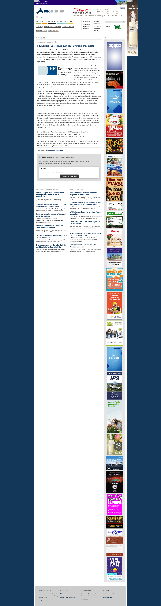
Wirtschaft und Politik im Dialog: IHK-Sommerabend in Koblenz (50, 226)
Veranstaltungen (49, 26)
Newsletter (86, 28)
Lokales (39, 26)
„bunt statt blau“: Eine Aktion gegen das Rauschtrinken (85, 223)
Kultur (66, 21)
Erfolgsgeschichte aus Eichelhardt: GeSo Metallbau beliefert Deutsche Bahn (51, 246)
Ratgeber (58, 26)
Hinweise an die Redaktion (53, 151)
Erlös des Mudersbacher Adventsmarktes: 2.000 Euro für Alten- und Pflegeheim (85, 203)
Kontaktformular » (108, 597)
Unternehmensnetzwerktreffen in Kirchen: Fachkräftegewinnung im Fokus (51, 205)
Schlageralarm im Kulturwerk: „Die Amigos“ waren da (83, 246)
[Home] (37, 17)
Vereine (59, 21)
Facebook (87, 21)
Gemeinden (65, 26)
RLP (71, 21)
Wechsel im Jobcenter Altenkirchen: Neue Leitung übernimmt (51, 236)
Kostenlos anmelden (69, 176)
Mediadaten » (85, 599)
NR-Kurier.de (86, 26)
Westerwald (41, 30)
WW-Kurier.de (86, 24)
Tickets (108, 26)
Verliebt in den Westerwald (67, 597)
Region (38, 21)
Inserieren (96, 21)
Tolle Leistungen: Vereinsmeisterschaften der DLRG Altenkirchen (85, 234)
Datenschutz (97, 26)
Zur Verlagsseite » (44, 601)
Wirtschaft (52, 21)
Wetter (71, 26)
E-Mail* (43, 169)
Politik (44, 21)
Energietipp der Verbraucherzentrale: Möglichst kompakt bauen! (84, 193)
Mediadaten (97, 23)
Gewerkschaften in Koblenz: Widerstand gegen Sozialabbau (50, 215)
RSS (61, 594)
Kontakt (96, 30)
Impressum (97, 28)
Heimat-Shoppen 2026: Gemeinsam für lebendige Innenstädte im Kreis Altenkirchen (50, 194)
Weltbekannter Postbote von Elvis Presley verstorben (85, 213)
